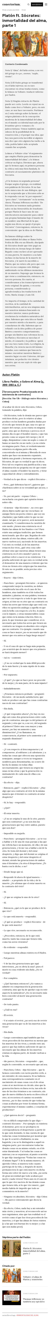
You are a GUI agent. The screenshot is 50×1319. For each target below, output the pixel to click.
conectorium (11, 4)
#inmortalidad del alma (27, 1315)
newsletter (37, 4)
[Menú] (46, 4)
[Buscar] (28, 4)
